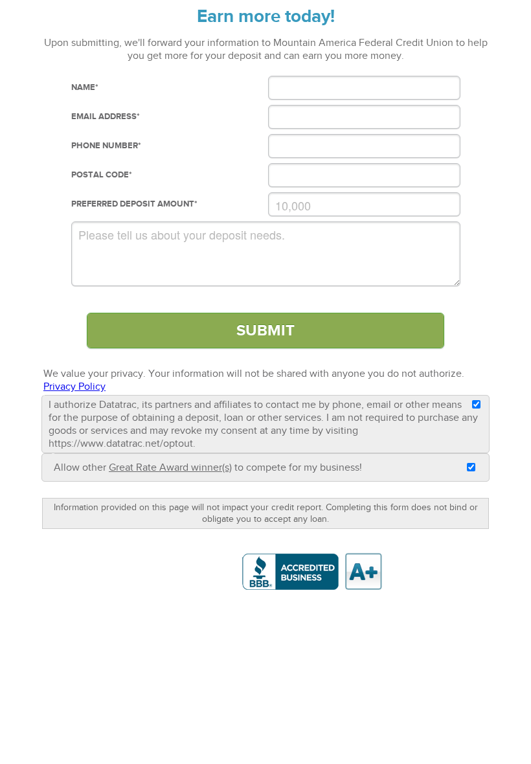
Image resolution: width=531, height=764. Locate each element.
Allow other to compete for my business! (208, 467)
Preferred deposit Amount (134, 203)
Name (84, 87)
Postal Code (101, 174)
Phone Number (106, 145)
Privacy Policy (74, 386)
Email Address (105, 116)
